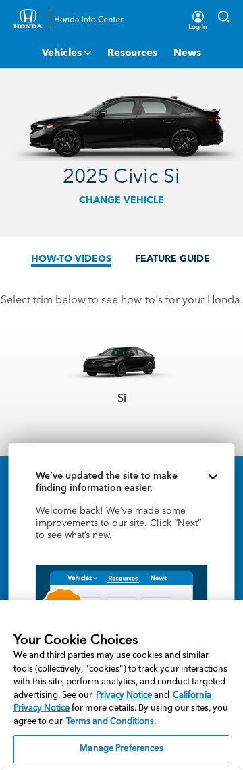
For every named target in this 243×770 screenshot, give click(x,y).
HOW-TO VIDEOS (71, 259)
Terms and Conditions (110, 721)
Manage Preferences (121, 748)
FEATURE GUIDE (172, 259)
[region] (121, 685)
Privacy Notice (124, 695)
